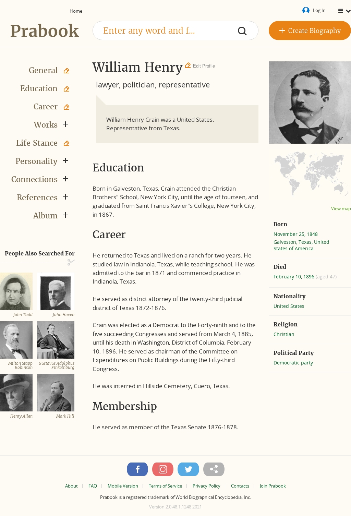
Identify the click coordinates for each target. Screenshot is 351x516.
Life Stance (37, 143)
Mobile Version (123, 486)
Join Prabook (273, 486)
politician (139, 84)
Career (46, 106)
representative (184, 84)
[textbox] (175, 30)
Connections (34, 179)
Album (45, 215)
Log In (319, 10)
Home (76, 11)
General (43, 70)
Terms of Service (165, 486)
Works (46, 125)
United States (289, 306)
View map (341, 208)
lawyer (107, 84)
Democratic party (293, 362)
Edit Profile (204, 66)
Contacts (240, 486)
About (71, 486)
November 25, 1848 (296, 234)
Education (39, 88)
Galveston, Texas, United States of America (301, 245)
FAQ (92, 486)
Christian (284, 334)
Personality (36, 161)
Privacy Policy (206, 486)
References (37, 197)
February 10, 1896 (295, 276)
